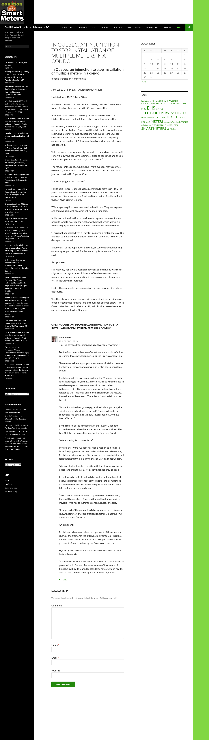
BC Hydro (155, 101)
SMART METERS (153, 128)
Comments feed (11, 488)
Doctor (143, 109)
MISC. (179, 27)
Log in (7, 480)
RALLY (151, 125)
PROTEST (184, 122)
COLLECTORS (169, 104)
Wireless (173, 129)
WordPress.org (11, 491)
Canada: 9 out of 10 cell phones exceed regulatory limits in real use (17, 136)
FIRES (163, 118)
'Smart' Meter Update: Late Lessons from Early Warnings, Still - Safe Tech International (16, 441)
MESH (183, 118)
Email (55, 657)
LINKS (128, 27)
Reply (64, 580)
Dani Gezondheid (12, 425)
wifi (168, 129)
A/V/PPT (117, 27)
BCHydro (162, 101)
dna (184, 104)
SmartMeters (152, 27)
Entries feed (9, 484)
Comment (57, 605)
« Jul (144, 81)
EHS (151, 107)
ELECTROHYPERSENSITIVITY (164, 113)
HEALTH (104, 27)
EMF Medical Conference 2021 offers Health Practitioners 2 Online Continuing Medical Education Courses (17, 265)
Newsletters (67, 27)
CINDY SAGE (159, 104)
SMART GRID (161, 125)
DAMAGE (179, 104)
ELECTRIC (159, 109)
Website (55, 670)
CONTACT (83, 27)
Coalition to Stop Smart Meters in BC (27, 27)
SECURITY (138, 27)
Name (55, 644)
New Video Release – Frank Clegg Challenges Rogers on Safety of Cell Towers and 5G (16, 323)
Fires (93, 27)
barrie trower (146, 101)
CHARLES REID (172, 101)
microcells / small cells (172, 122)
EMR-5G (167, 27)
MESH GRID (145, 122)
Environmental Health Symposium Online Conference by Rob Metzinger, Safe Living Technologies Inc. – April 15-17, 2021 (17, 352)
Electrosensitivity (147, 118)
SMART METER (172, 125)
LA (180, 118)
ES (159, 118)
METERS (157, 121)
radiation (144, 125)
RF (155, 125)
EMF (156, 118)
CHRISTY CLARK (147, 104)
